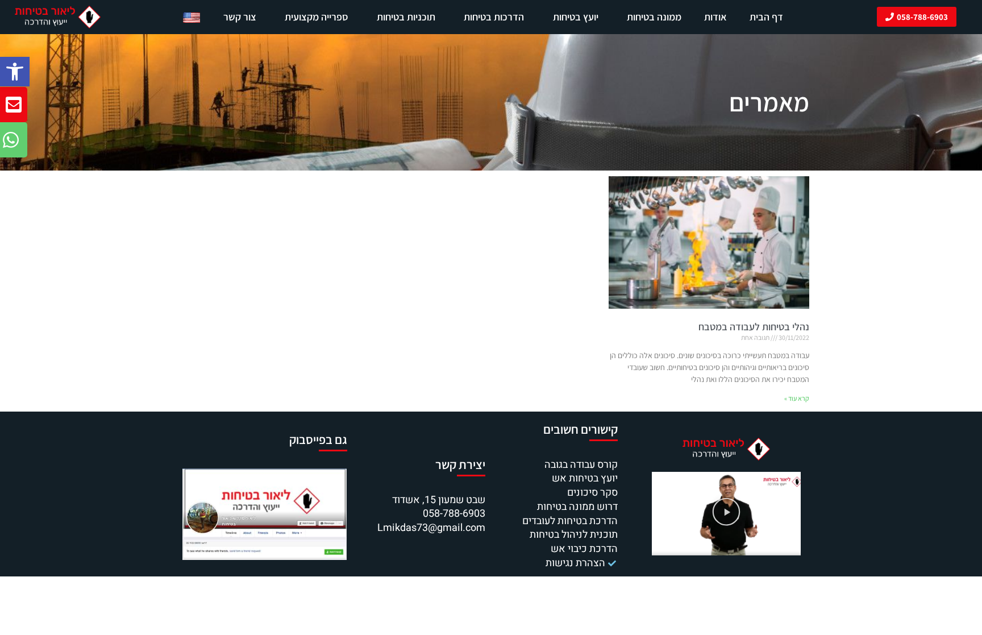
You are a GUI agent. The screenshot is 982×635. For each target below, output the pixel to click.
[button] (15, 71)
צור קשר (239, 16)
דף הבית (766, 16)
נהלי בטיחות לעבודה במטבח (753, 326)
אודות (715, 16)
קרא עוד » (796, 398)
